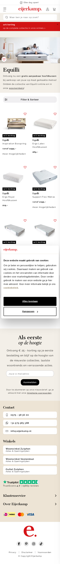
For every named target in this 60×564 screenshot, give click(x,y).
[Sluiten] (57, 24)
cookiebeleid (11, 287)
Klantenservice (14, 496)
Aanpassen (28, 311)
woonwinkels (16, 88)
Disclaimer (27, 552)
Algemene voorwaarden (39, 393)
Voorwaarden (44, 552)
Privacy (12, 552)
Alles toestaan (30, 301)
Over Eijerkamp (15, 504)
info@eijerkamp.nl (21, 431)
